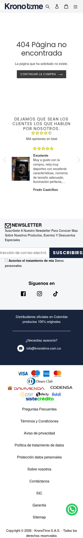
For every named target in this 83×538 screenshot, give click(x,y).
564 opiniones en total (41, 138)
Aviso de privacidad (39, 433)
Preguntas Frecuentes (39, 409)
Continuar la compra (38, 74)
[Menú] (75, 6)
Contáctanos (39, 481)
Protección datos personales (39, 457)
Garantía (39, 505)
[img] (41, 133)
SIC (39, 493)
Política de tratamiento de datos (39, 445)
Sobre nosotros (39, 469)
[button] (5, 160)
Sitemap (39, 517)
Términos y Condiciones (39, 421)
